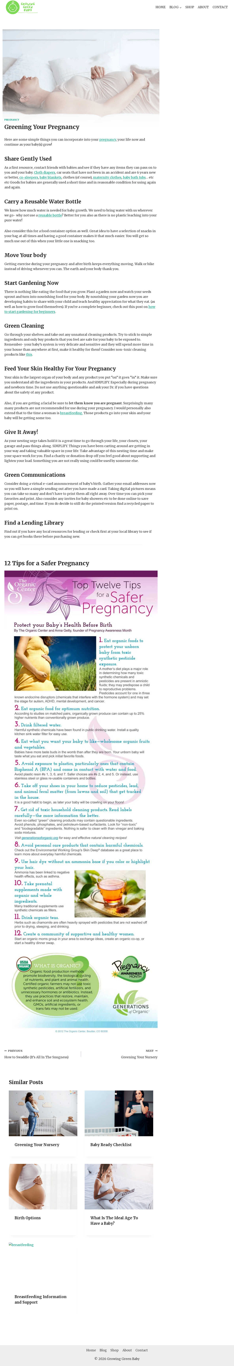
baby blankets (50, 177)
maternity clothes (107, 177)
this (29, 355)
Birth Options (28, 1218)
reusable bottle (50, 215)
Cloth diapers (44, 172)
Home (161, 7)
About (203, 7)
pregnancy (107, 140)
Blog (103, 1350)
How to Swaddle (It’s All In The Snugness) (36, 1054)
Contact (220, 7)
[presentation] (43, 1113)
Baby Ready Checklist (111, 1144)
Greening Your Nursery (139, 1054)
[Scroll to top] (225, 1360)
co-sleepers (28, 177)
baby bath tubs (134, 177)
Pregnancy (11, 119)
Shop (189, 7)
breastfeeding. (71, 413)
